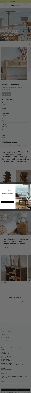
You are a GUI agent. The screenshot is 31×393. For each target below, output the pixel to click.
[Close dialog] (30, 184)
